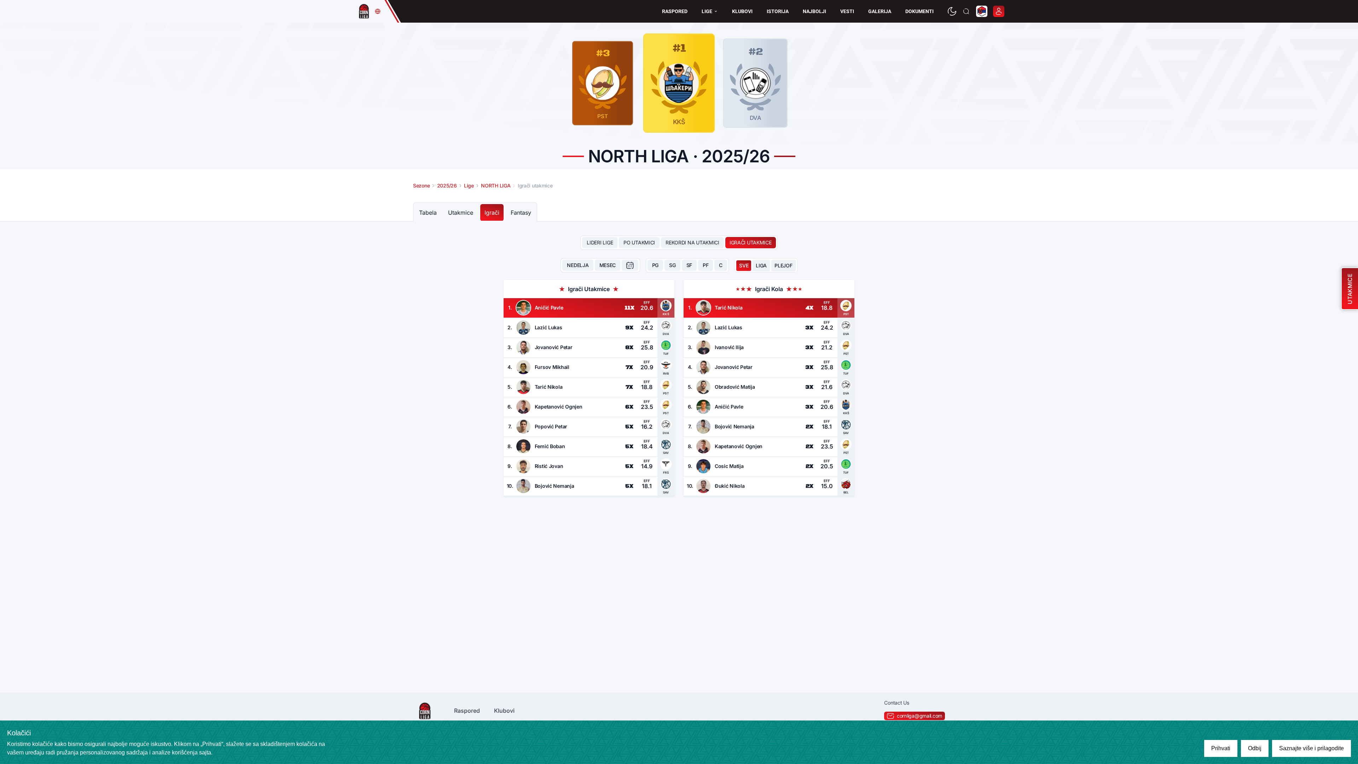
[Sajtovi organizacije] (377, 11)
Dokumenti (919, 11)
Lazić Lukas (548, 327)
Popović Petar (551, 426)
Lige (707, 11)
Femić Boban (550, 446)
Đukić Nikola (730, 486)
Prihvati (1220, 748)
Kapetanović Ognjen (558, 407)
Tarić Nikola (549, 387)
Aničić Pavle (549, 308)
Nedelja (577, 265)
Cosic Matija (729, 466)
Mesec (607, 265)
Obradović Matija (735, 387)
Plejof (783, 265)
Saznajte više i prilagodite (1311, 748)
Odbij (1254, 748)
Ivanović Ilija (729, 347)
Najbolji (814, 11)
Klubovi (742, 11)
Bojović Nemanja (554, 486)
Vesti (847, 11)
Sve (743, 265)
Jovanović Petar (554, 347)
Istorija (778, 11)
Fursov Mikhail (552, 367)
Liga (761, 265)
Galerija (879, 11)
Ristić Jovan (549, 466)
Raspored (674, 11)
